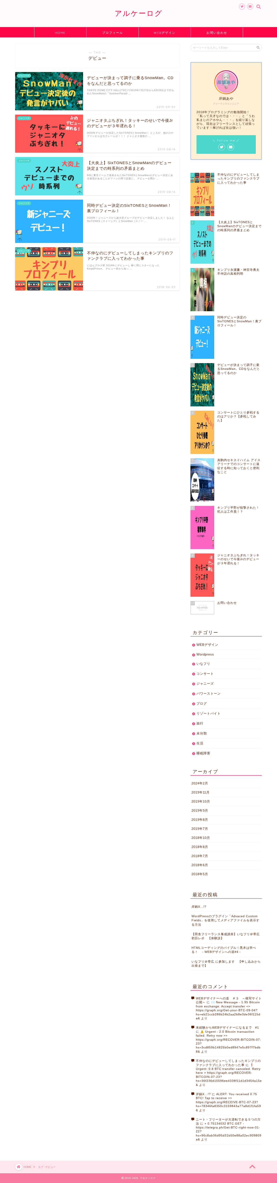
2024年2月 (200, 783)
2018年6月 (200, 865)
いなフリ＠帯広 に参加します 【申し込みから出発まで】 (226, 963)
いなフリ (203, 663)
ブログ (201, 703)
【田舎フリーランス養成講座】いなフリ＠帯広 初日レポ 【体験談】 (227, 936)
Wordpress (205, 654)
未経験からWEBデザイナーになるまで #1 (227, 1027)
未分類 (201, 733)
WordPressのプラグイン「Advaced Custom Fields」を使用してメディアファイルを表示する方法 (225, 920)
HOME (60, 33)
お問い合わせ (216, 33)
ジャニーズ (205, 683)
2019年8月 (200, 819)
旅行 (199, 723)
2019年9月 (200, 810)
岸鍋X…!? (199, 906)
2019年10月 (201, 801)
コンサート (205, 673)
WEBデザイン (165, 33)
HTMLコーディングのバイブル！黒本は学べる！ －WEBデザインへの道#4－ (224, 950)
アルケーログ (139, 13)
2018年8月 (200, 847)
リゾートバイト (208, 713)
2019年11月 (201, 792)
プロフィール (112, 33)
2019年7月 (200, 828)
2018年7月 (200, 856)
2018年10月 (201, 838)
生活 (199, 743)
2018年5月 (200, 874)
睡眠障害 (203, 753)
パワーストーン (208, 693)
